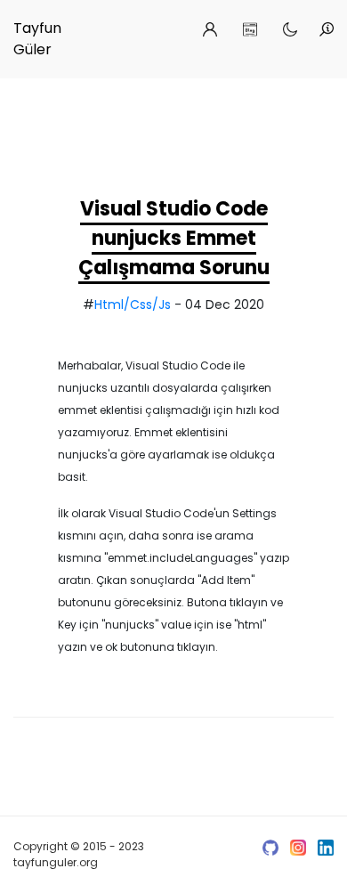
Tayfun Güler (37, 39)
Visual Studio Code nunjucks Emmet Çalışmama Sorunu (174, 238)
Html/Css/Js (132, 304)
